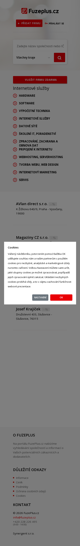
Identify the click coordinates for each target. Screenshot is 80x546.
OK (61, 297)
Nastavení (40, 297)
